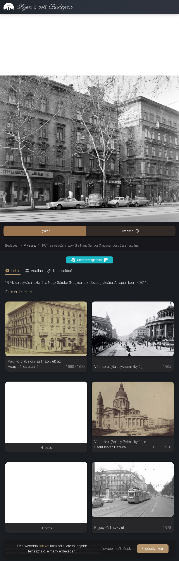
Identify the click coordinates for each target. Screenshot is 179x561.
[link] (36, 7)
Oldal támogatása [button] (89, 260)
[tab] (14, 271)
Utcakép (127, 231)
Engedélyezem (152, 549)
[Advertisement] (89, 44)
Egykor (45, 231)
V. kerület (30, 245)
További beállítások (116, 549)
